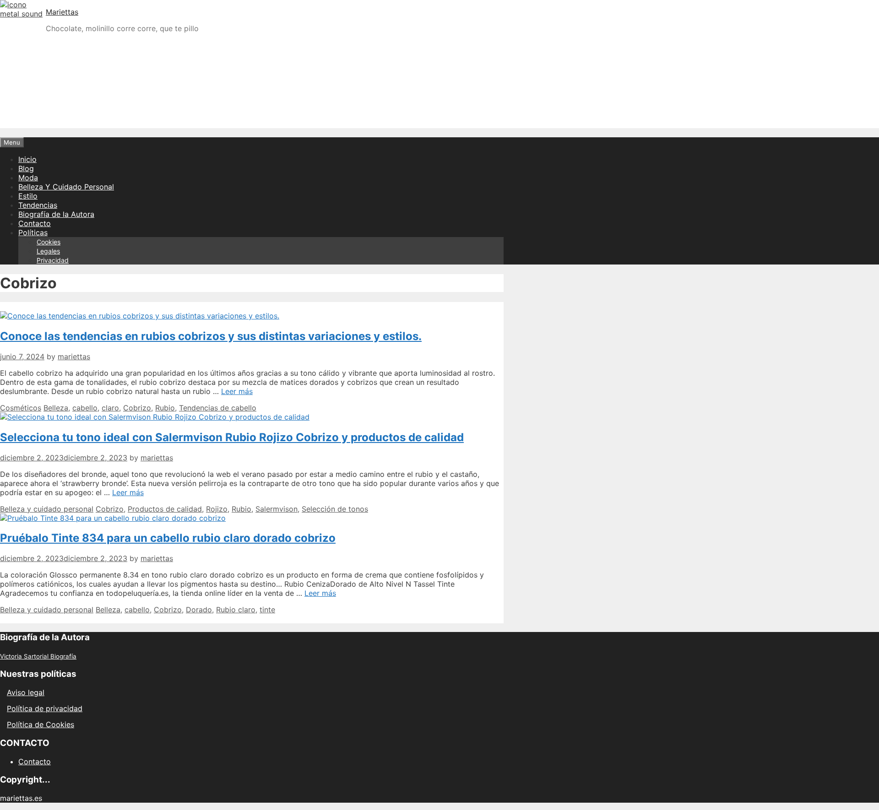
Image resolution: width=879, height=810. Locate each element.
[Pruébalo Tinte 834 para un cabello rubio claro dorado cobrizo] (113, 518)
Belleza (55, 407)
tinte (267, 609)
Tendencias (37, 205)
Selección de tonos (335, 508)
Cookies (48, 242)
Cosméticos (20, 407)
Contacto (34, 223)
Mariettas (62, 11)
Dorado (199, 609)
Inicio (27, 159)
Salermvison (276, 508)
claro (110, 407)
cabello (85, 407)
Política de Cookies (40, 724)
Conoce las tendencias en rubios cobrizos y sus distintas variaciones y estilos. (211, 336)
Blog (26, 168)
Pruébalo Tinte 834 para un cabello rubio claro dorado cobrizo (168, 538)
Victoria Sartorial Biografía (38, 656)
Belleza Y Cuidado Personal (66, 186)
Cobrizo (137, 407)
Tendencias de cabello (217, 407)
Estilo (28, 195)
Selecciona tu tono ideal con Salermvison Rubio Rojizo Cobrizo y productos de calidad (232, 437)
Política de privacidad (44, 708)
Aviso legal (25, 692)
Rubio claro (235, 609)
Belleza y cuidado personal (46, 508)
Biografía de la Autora (56, 214)
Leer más (237, 391)
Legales (48, 251)
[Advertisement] (439, 104)
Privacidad (53, 260)
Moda (28, 177)
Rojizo (217, 508)
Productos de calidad (165, 508)
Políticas (33, 232)
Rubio (165, 407)
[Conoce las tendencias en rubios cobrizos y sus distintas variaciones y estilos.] (139, 315)
